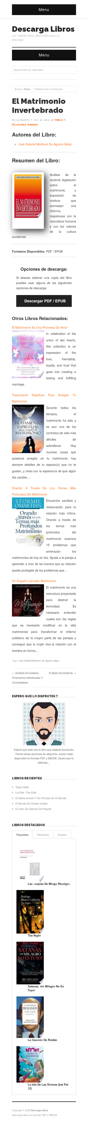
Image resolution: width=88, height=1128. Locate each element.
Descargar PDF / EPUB (45, 301)
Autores (62, 834)
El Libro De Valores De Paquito (33, 809)
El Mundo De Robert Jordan (31, 803)
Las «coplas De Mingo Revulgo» (49, 884)
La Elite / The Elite (25, 792)
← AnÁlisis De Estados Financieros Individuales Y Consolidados (27, 677)
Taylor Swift (22, 787)
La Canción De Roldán (42, 1040)
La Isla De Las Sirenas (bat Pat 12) (48, 1086)
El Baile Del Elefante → (62, 673)
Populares (22, 834)
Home (27, 89)
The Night (34, 935)
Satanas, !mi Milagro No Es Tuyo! (46, 988)
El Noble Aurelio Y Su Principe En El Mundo (40, 798)
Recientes (43, 834)
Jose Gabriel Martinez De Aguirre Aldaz (45, 144)
